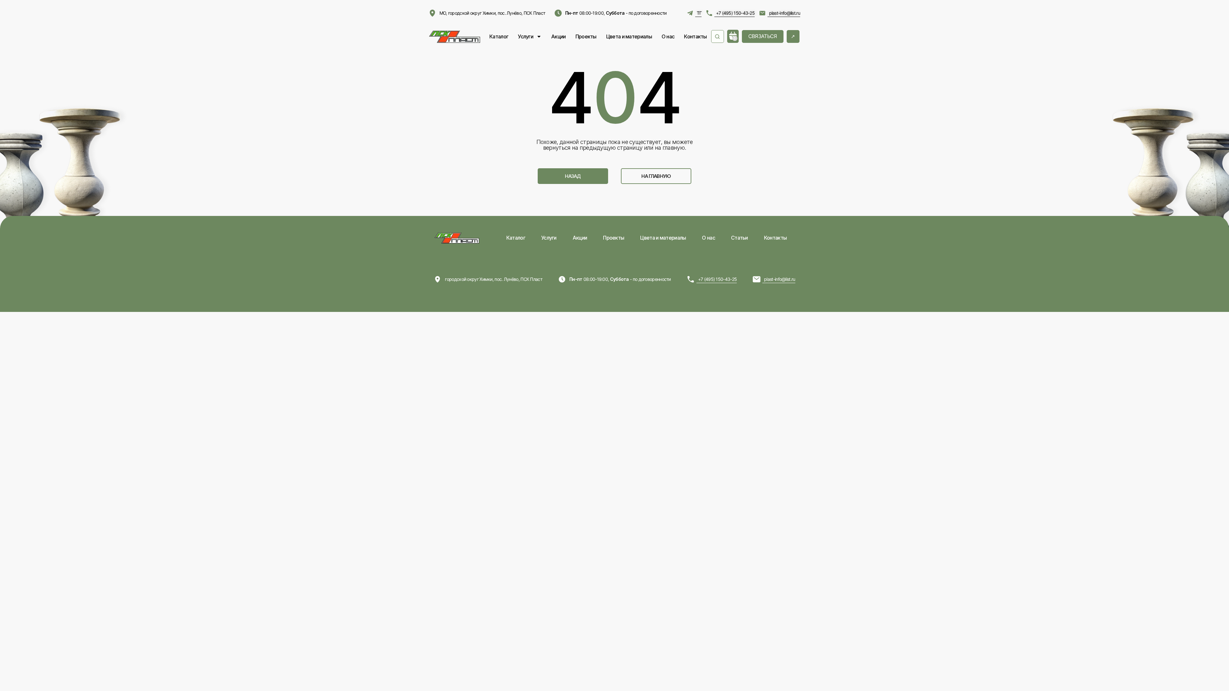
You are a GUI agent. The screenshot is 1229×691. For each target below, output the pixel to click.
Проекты (586, 36)
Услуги (525, 36)
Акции (558, 36)
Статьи (739, 237)
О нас (668, 36)
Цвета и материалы (629, 36)
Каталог (498, 36)
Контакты (695, 36)
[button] (573, 176)
